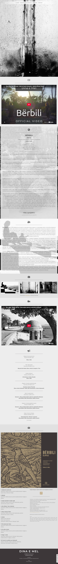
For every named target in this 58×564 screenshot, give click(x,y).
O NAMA (17, 2)
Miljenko (25, 215)
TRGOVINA (35, 2)
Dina (29, 215)
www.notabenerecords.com (35, 512)
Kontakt (40, 2)
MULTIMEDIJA (28, 2)
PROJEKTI (22, 2)
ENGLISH (29, 45)
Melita (34, 215)
